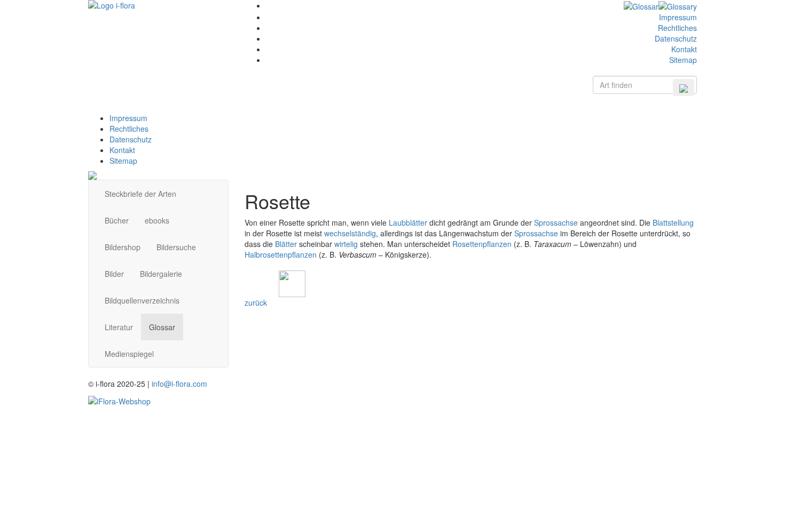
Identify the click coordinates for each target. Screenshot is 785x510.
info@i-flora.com (179, 383)
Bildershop (122, 247)
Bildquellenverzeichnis (142, 300)
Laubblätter (408, 222)
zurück (256, 302)
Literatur (119, 327)
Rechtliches (677, 27)
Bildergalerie (161, 273)
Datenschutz (676, 38)
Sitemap (683, 59)
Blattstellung (673, 222)
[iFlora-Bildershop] (119, 399)
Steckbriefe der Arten (140, 193)
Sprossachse (556, 222)
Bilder (114, 273)
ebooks (157, 220)
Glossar (162, 327)
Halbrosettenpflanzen (281, 254)
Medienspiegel (129, 353)
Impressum (678, 17)
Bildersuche (176, 247)
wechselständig (350, 233)
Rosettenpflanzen (482, 243)
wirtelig (346, 243)
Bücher (117, 220)
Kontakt (684, 49)
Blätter (286, 243)
